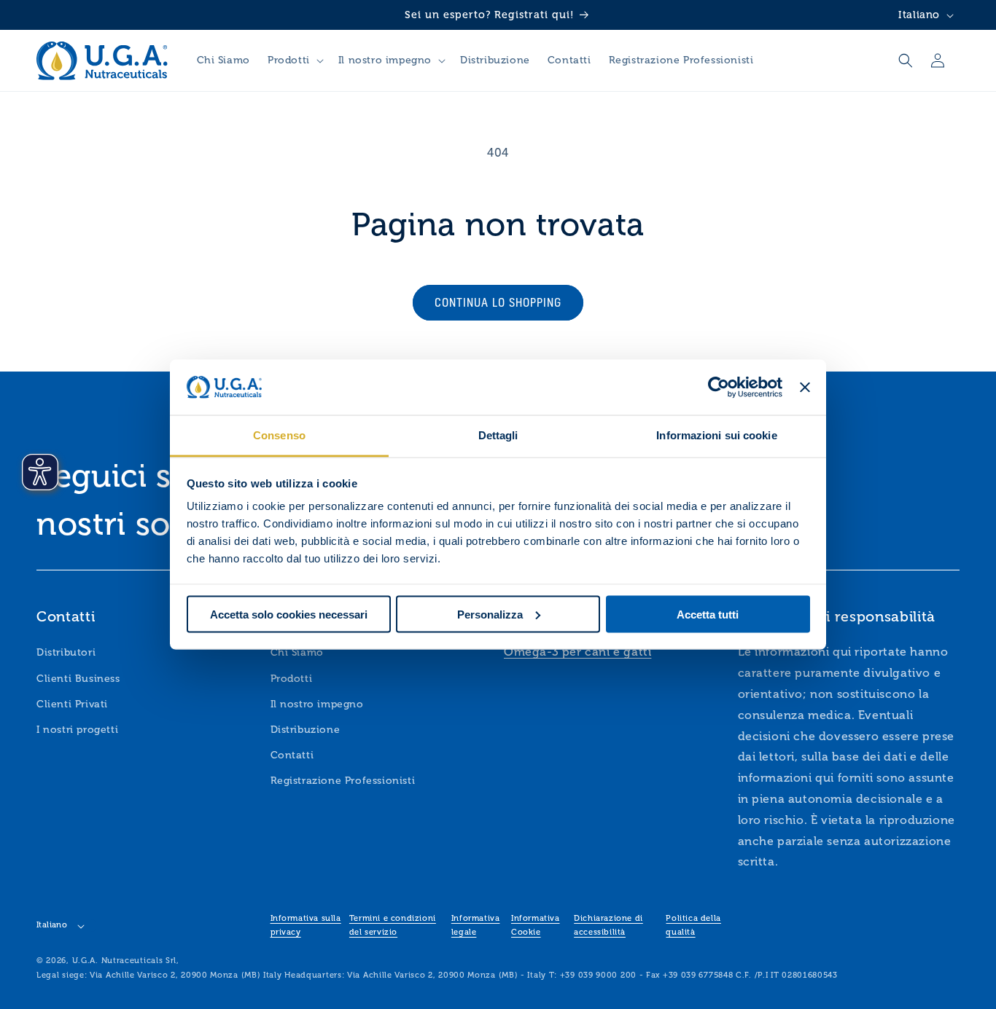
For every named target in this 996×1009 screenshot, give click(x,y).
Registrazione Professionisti (343, 781)
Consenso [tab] (279, 435)
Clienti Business (78, 678)
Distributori (66, 653)
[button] (294, 60)
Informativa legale (475, 926)
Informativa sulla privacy (306, 926)
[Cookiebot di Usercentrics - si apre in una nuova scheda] (718, 388)
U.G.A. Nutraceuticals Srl (124, 960)
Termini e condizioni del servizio (392, 926)
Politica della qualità (693, 926)
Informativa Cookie (535, 926)
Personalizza (490, 614)
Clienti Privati (72, 704)
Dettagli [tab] (498, 435)
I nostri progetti (77, 729)
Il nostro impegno (317, 704)
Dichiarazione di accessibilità (608, 926)
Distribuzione (306, 729)
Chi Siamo (297, 653)
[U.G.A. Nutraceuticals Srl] (102, 60)
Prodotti (292, 678)
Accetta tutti (708, 614)
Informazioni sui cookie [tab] (716, 435)
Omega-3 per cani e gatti (577, 652)
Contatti (292, 755)
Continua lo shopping (498, 302)
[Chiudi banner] (805, 387)
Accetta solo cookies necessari (288, 614)
